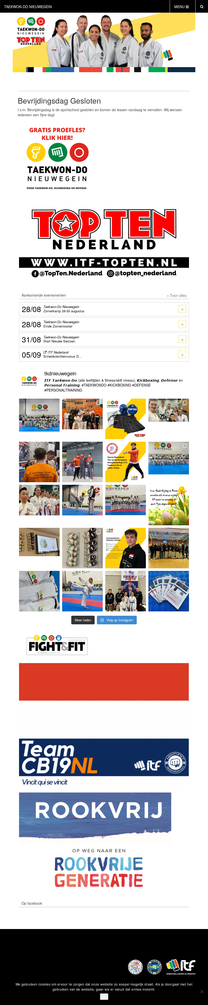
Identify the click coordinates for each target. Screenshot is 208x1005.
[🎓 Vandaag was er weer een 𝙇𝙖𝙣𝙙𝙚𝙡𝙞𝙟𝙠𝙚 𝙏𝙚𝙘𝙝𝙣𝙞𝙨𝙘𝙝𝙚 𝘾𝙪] (168, 419)
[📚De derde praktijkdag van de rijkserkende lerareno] (39, 548)
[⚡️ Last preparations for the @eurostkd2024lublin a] (82, 505)
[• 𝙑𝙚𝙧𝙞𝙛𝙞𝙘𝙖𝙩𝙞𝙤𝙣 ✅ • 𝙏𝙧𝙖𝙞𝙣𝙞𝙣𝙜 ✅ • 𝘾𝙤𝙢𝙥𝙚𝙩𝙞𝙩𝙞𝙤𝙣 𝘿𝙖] (39, 462)
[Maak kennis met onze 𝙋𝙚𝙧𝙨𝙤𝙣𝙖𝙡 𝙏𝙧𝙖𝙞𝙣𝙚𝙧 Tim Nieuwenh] (125, 548)
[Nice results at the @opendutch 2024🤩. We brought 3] (125, 591)
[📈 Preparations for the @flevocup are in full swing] (82, 591)
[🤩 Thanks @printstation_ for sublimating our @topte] (39, 591)
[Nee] (201, 991)
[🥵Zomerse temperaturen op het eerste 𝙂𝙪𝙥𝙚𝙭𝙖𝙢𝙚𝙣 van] (168, 462)
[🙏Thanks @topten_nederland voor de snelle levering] (125, 419)
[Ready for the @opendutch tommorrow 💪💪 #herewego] (168, 591)
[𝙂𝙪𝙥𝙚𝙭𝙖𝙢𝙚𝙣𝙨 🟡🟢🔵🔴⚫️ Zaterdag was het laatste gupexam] (39, 419)
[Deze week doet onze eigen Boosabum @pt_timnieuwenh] (125, 462)
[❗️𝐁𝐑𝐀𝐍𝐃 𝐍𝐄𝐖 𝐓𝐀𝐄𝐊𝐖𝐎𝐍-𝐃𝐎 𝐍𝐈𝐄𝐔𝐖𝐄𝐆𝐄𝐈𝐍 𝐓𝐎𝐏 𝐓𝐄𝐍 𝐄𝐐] (82, 548)
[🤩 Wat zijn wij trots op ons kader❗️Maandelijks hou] (125, 505)
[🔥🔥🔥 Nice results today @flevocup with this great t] (168, 548)
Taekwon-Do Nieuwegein (28, 6)
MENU (180, 6)
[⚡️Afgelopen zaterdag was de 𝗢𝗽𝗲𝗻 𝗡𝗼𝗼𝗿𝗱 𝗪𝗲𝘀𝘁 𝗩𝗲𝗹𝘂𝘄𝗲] (39, 505)
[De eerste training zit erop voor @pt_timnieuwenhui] (82, 462)
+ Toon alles (176, 295)
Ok (104, 997)
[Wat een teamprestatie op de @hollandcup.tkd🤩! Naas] (82, 419)
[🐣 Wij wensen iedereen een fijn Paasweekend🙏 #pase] (168, 505)
